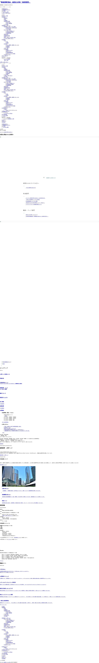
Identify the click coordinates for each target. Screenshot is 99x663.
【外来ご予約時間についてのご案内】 (33, 199)
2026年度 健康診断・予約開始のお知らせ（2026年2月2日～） (37, 216)
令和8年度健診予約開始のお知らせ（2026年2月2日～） (14, 429)
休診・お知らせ (5, 55)
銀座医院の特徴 (7, 21)
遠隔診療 (7, 73)
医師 (5, 19)
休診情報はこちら (17, 537)
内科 (7, 41)
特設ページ (4, 657)
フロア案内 (6, 24)
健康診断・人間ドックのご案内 (10, 26)
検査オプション (7, 36)
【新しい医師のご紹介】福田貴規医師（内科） (12, 426)
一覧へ (3, 432)
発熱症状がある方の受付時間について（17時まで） (35, 202)
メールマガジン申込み (8, 113)
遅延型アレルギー (9, 50)
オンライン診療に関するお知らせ (6, 132)
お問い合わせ (6, 615)
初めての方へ (8, 22)
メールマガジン (5, 112)
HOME (3, 14)
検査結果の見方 (7, 35)
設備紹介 (5, 20)
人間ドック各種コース (10, 83)
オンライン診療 (5, 15)
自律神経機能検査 (9, 52)
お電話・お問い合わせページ (7, 515)
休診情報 (3, 122)
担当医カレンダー (7, 54)
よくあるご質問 (5, 115)
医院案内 (5, 18)
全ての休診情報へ (5, 422)
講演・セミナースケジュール (11, 110)
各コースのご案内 (7, 82)
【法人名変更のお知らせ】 (31, 187)
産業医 (5, 109)
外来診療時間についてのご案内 (31, 201)
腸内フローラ (8, 51)
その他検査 (6, 49)
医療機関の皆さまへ (6, 9)
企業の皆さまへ (5, 8)
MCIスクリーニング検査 (10, 53)
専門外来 (5, 96)
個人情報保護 (4, 114)
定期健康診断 (8, 33)
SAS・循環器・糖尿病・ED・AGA (12, 97)
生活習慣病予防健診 (10, 32)
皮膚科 (7, 42)
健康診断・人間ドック (6, 25)
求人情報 (3, 10)
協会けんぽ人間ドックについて (31, 214)
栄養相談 (7, 46)
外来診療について (3, 464)
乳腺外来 (7, 47)
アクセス (3, 56)
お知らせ (3, 119)
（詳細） (5, 415)
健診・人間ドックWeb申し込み (10, 37)
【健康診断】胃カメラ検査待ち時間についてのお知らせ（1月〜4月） (17, 430)
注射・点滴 (6, 48)
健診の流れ (6, 34)
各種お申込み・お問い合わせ (11, 27)
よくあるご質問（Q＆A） (9, 38)
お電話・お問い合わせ (6, 13)
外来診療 (3, 39)
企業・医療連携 (9, 23)
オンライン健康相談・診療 (9, 118)
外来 (5, 40)
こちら (9, 539)
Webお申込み (8, 28)
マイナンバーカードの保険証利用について (34, 204)
